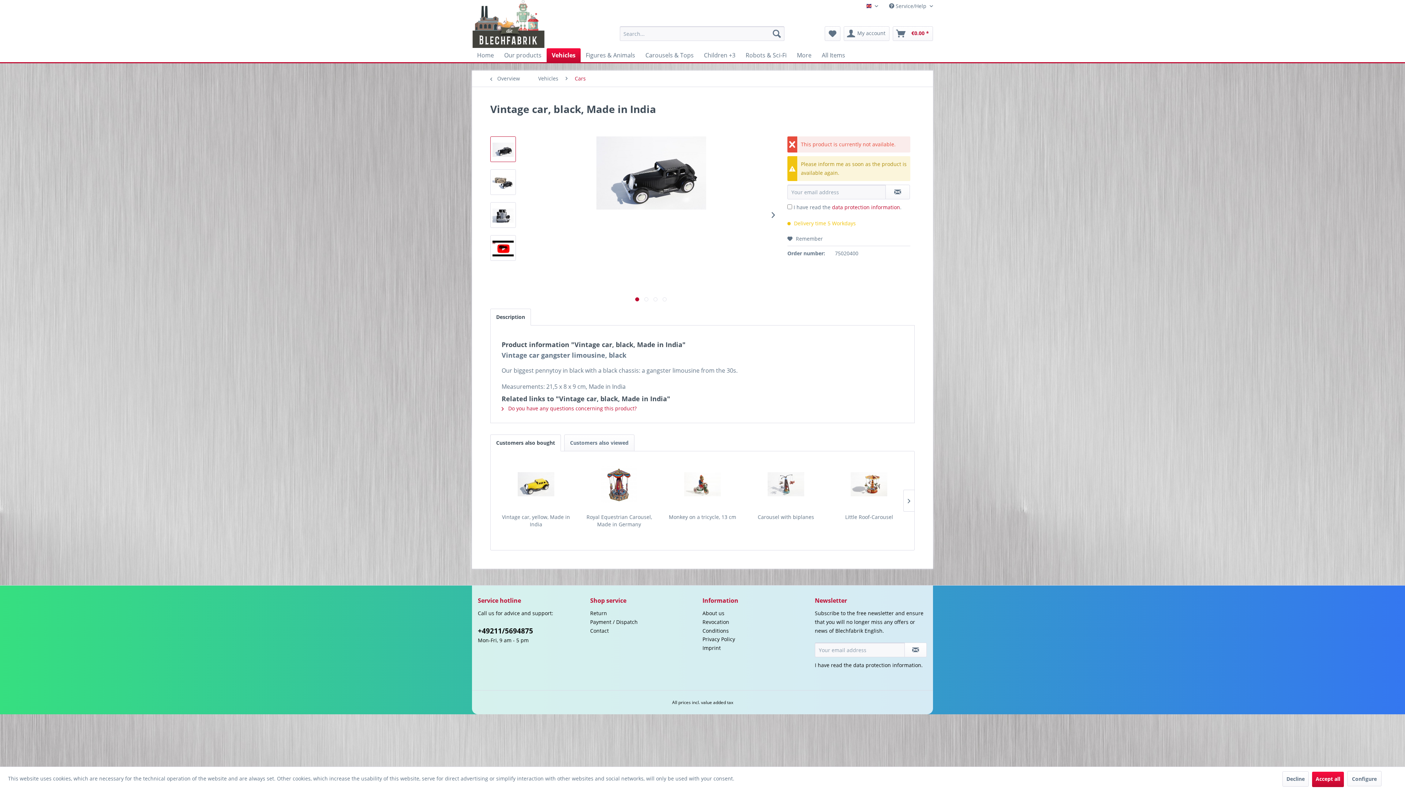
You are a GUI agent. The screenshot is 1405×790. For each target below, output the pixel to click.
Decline (1295, 778)
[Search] (776, 33)
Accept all (1328, 778)
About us (713, 613)
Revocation (715, 621)
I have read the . (848, 207)
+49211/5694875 (505, 631)
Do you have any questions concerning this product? (572, 408)
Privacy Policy (718, 639)
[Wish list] (832, 33)
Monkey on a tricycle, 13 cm (702, 517)
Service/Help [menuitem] (911, 6)
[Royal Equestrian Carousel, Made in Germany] (619, 484)
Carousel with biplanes (786, 517)
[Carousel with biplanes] (786, 484)
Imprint (711, 647)
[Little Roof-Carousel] (869, 484)
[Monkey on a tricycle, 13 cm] (702, 484)
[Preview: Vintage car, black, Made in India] (503, 149)
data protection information (866, 207)
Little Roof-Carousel (869, 517)
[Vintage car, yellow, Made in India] (536, 484)
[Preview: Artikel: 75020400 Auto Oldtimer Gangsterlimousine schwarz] (503, 248)
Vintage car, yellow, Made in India (536, 521)
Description (510, 316)
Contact (599, 630)
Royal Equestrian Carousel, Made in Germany (619, 521)
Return (598, 613)
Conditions (715, 630)
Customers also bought (525, 442)
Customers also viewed (599, 442)
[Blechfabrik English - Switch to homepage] (509, 24)
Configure (1364, 778)
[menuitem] (702, 33)
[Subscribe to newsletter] (915, 650)
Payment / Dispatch (614, 621)
